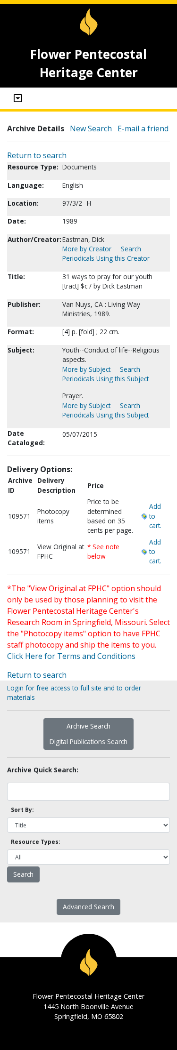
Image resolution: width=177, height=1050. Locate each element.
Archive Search (88, 725)
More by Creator (86, 248)
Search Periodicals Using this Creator (106, 253)
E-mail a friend (143, 128)
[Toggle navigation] (18, 98)
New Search (91, 128)
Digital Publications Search (88, 741)
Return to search (37, 155)
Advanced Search (88, 906)
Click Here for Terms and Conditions (71, 656)
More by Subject (86, 369)
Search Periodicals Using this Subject (105, 374)
